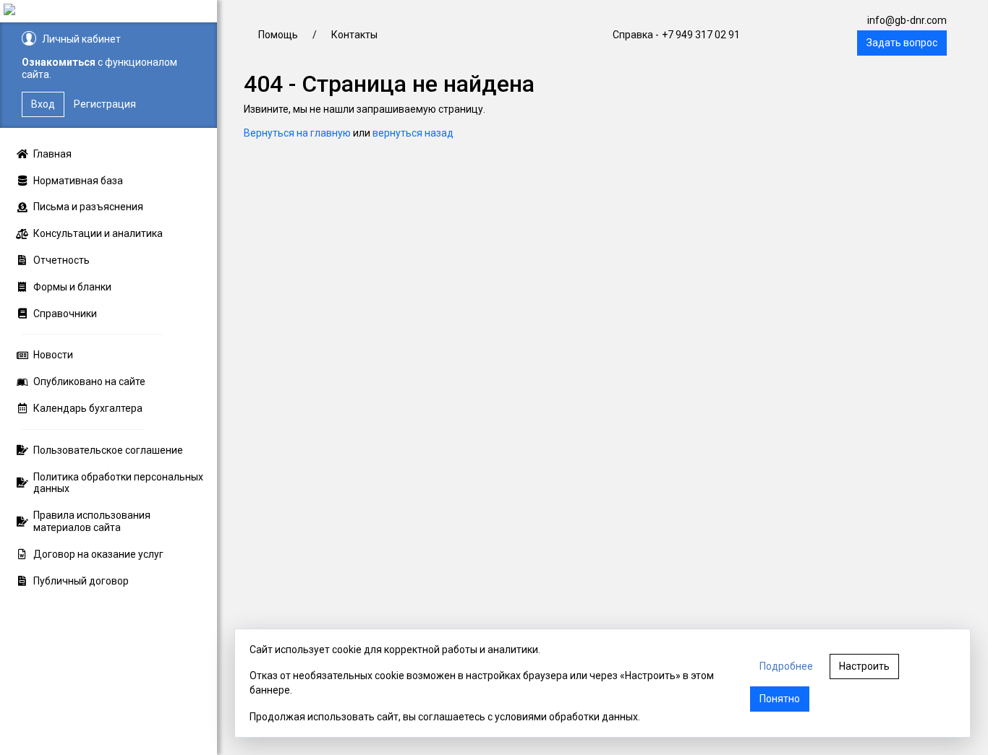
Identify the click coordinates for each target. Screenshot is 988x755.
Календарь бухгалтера (87, 408)
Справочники (65, 313)
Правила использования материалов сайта (91, 521)
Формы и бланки (72, 287)
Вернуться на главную (297, 133)
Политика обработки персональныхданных (118, 483)
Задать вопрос (901, 42)
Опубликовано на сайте (89, 381)
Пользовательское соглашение (108, 450)
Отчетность (61, 260)
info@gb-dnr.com (907, 20)
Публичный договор (81, 581)
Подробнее (786, 666)
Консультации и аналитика (98, 233)
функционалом (141, 62)
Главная (52, 154)
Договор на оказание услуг (98, 554)
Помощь (278, 34)
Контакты (354, 34)
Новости (53, 355)
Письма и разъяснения (88, 206)
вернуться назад (412, 133)
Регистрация (105, 104)
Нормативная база (78, 180)
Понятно (779, 698)
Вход (43, 104)
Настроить (864, 666)
